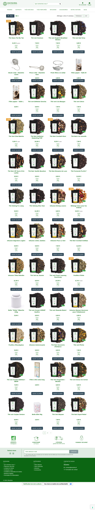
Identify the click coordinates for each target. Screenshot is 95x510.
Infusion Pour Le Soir (57, 240)
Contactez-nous (8, 470)
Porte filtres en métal (58, 73)
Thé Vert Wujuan (58, 414)
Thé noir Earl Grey (78, 38)
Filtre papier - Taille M (78, 73)
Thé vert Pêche (79, 345)
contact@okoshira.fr (71, 467)
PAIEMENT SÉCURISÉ (81, 442)
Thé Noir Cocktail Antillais (79, 240)
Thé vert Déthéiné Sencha (37, 101)
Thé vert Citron (79, 101)
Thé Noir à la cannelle (78, 136)
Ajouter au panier (16, 52)
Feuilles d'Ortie (79, 275)
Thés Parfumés (38, 466)
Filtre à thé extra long (37, 379)
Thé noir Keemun (37, 38)
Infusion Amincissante (37, 345)
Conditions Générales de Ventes (13, 471)
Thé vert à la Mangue (58, 101)
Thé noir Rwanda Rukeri (58, 310)
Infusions (36, 468)
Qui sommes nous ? (9, 464)
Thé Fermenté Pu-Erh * (79, 171)
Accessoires (37, 470)
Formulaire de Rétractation (11, 475)
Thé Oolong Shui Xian (37, 206)
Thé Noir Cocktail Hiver (58, 136)
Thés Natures (38, 464)
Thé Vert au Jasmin (37, 275)
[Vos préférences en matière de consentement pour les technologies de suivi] (92, 507)
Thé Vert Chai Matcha (16, 136)
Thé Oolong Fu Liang (16, 206)
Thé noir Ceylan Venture (16, 414)
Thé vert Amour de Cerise (79, 379)
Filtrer (11, 16)
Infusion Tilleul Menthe (16, 275)
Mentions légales (8, 473)
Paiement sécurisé (9, 466)
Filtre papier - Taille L (16, 101)
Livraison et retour (9, 468)
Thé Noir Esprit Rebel (78, 414)
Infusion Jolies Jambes (37, 240)
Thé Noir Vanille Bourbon (37, 171)
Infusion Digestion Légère (16, 240)
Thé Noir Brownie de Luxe (58, 171)
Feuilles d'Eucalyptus (16, 345)
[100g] (16, 47)
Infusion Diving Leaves (58, 206)
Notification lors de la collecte (32, 484)
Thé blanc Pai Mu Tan (16, 38)
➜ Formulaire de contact (71, 469)
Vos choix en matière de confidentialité (56, 484)
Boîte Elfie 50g (37, 414)
